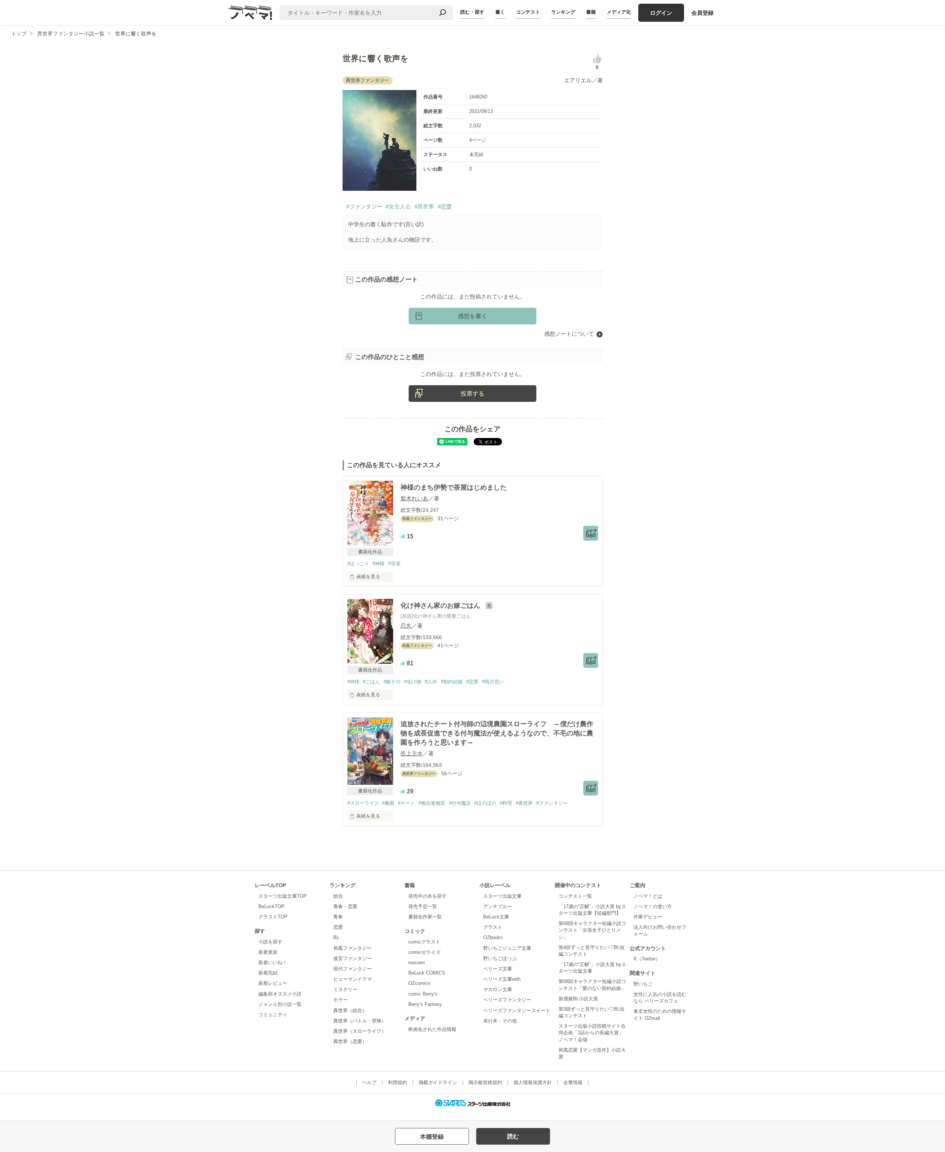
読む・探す (472, 12)
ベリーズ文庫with (501, 979)
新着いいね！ (272, 962)
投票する (472, 393)
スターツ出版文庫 (502, 896)
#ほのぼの (485, 803)
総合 (338, 896)
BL (336, 937)
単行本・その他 (500, 1021)
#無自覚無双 (432, 803)
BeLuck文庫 (496, 917)
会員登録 (702, 13)
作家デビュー (647, 917)
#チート (406, 803)
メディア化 (619, 12)
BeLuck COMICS (426, 973)
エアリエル (578, 80)
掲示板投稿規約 (485, 1082)
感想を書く (472, 316)
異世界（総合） (350, 1010)
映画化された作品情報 (432, 1029)
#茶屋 (394, 563)
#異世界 (424, 206)
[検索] (442, 12)
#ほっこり (358, 563)
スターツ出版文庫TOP (282, 896)
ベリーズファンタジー (507, 1000)
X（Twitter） (646, 959)
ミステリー (345, 989)
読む (513, 1136)
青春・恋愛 (345, 906)
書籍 (591, 12)
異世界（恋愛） (350, 1041)
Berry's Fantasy (425, 1004)
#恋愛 (445, 206)
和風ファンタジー (352, 948)
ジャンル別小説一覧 (280, 1004)
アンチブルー (497, 906)
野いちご (643, 984)
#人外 (431, 681)
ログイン (661, 13)
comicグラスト (424, 942)
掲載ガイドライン (438, 1082)
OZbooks (493, 937)
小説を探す (270, 942)
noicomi (416, 962)
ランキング (563, 12)
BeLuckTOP (271, 906)
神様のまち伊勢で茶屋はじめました (454, 487)
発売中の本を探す (427, 896)
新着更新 (268, 952)
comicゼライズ (424, 952)
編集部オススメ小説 (280, 994)
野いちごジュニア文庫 (507, 948)
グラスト (492, 927)
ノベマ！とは (647, 896)
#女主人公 (398, 206)
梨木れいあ (414, 498)
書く (500, 12)
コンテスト (528, 12)
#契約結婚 (452, 681)
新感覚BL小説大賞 (578, 998)
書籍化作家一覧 (425, 917)
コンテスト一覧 (575, 896)
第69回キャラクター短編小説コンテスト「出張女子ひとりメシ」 (592, 930)
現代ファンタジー (352, 969)
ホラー (340, 1000)
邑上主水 (412, 753)
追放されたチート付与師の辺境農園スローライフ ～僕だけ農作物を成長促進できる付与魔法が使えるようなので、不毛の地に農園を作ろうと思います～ (497, 733)
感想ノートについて (569, 334)
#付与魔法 (460, 803)
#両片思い (493, 681)
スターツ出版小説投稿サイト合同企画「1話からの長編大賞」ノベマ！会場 (592, 1032)
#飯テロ (392, 681)
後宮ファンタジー (352, 958)
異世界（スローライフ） (359, 1031)
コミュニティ (272, 1014)
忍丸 (406, 625)
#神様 (378, 563)
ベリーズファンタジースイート (516, 1010)
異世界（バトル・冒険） (359, 1021)
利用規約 (397, 1082)
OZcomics (419, 983)
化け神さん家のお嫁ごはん (441, 605)
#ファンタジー (364, 206)
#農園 (388, 803)
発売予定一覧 (422, 906)
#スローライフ (363, 803)
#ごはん (371, 681)
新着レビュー (272, 983)
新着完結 (268, 973)
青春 (338, 917)
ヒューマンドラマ (352, 979)
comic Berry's (422, 994)
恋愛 (338, 927)
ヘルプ (369, 1082)
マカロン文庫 (497, 989)
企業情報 (573, 1082)
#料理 (506, 803)
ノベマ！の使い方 (652, 906)
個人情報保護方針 (532, 1082)
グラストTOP (273, 917)
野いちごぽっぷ (500, 958)
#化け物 (412, 681)
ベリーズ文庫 (497, 969)
